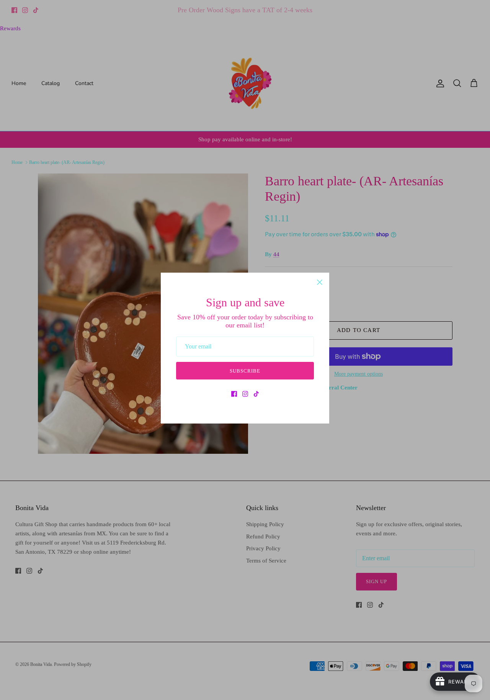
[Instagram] (245, 394)
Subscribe (245, 371)
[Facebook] (234, 394)
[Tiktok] (256, 394)
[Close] (319, 282)
